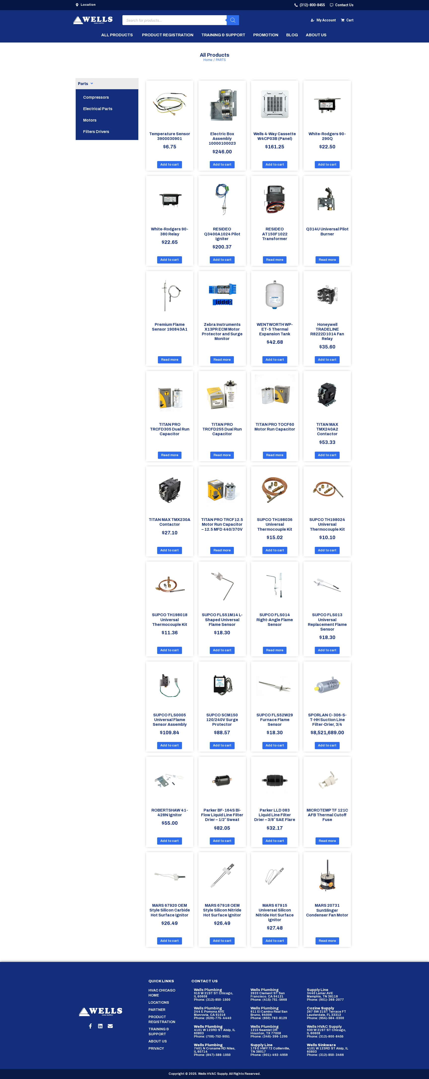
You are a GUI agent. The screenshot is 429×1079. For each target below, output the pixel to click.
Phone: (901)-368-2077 (325, 999)
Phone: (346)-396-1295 (268, 1036)
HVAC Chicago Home (161, 993)
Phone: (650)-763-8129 (268, 1018)
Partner (156, 1010)
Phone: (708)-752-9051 (212, 1036)
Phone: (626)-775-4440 (212, 1018)
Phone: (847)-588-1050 (212, 1055)
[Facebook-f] (90, 1026)
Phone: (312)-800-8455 (325, 1036)
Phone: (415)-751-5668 (268, 999)
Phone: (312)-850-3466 (325, 1055)
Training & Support (158, 1031)
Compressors (96, 97)
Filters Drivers (96, 131)
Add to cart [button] (169, 164)
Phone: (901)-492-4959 (269, 1055)
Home (208, 60)
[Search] (233, 20)
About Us (157, 1041)
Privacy (156, 1048)
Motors (90, 120)
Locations (158, 1002)
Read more (274, 259)
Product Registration (161, 1019)
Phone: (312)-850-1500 (212, 999)
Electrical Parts (97, 109)
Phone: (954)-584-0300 (325, 1018)
